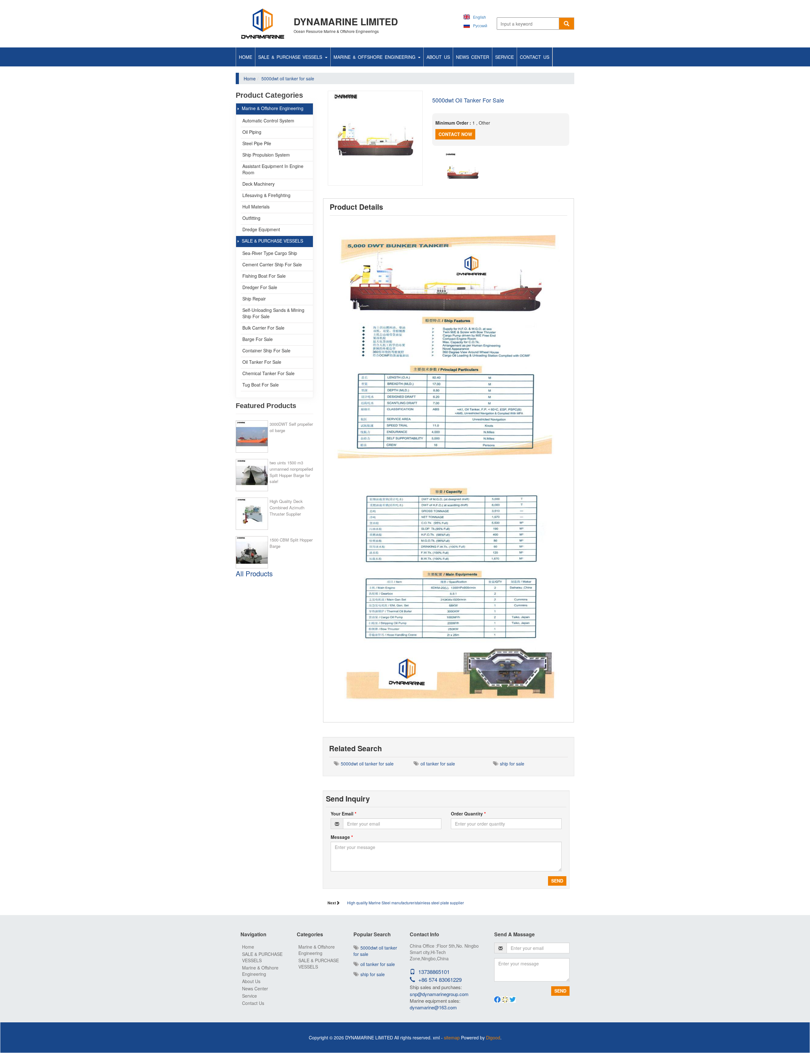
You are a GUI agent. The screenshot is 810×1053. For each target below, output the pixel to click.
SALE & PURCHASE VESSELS (291, 57)
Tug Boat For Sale (260, 384)
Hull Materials (256, 206)
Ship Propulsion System (266, 155)
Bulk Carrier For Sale (263, 328)
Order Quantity (468, 813)
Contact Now (455, 134)
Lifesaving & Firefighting (266, 195)
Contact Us (534, 57)
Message (342, 837)
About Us (438, 57)
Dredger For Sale (259, 287)
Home (245, 57)
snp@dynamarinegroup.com (439, 994)
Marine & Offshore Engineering (375, 57)
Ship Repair (254, 298)
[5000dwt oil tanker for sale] (375, 138)
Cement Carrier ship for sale (272, 264)
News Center (472, 57)
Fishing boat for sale (264, 276)
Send (557, 880)
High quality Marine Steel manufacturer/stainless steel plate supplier (405, 902)
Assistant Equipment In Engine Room (272, 169)
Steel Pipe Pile (256, 143)
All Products (254, 573)
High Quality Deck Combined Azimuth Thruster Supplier (287, 507)
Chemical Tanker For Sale (268, 373)
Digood (493, 1037)
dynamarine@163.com (433, 1007)
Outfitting (251, 218)
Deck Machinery (258, 184)
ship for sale (510, 763)
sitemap (452, 1037)
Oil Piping (251, 132)
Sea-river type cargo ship (269, 253)
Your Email (343, 813)
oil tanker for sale (436, 763)
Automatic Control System (268, 120)
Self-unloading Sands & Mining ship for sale (273, 313)
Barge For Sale (257, 339)
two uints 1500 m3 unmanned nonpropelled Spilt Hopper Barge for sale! (291, 472)
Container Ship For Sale (266, 350)
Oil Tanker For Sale (261, 362)
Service (504, 57)
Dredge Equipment (261, 229)
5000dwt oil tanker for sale (366, 763)
